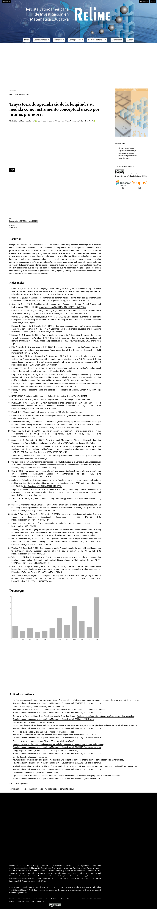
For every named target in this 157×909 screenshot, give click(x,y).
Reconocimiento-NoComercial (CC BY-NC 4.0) (27, 901)
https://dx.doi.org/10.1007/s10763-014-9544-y (59, 427)
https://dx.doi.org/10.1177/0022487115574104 (31, 581)
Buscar (130, 40)
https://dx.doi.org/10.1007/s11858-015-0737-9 (31, 437)
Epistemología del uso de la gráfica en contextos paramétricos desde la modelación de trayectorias (95, 766)
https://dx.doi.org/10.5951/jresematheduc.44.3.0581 (33, 510)
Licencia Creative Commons (90, 899)
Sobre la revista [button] (40, 40)
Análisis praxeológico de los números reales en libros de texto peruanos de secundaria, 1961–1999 (54, 735)
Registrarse (144, 2)
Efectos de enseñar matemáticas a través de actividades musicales (105, 716)
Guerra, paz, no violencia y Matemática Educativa (56, 750)
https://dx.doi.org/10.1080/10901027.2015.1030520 (33, 408)
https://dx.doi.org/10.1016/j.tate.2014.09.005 (53, 294)
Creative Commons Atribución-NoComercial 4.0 (130, 176)
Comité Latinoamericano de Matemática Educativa (29, 868)
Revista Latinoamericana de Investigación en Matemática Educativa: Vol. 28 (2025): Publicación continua (57, 703)
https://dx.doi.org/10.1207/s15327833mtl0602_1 (66, 313)
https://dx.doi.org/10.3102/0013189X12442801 (31, 520)
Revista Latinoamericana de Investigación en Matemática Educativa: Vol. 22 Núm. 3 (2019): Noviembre (56, 778)
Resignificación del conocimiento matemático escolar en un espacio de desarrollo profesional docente (96, 700)
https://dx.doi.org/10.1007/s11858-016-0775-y (42, 486)
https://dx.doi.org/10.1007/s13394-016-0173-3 (70, 301)
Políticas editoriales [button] (96, 40)
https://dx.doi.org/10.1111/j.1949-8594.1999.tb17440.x (62, 307)
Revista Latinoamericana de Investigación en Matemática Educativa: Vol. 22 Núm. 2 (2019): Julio (53, 719)
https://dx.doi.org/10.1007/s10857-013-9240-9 (48, 452)
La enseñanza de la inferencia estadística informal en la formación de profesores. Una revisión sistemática (58, 744)
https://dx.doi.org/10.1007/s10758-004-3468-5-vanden (72, 535)
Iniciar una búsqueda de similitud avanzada (41, 789)
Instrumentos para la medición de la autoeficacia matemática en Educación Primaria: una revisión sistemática (59, 709)
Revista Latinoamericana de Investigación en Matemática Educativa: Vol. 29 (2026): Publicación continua (57, 728)
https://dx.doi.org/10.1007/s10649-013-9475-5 (31, 477)
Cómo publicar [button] (75, 40)
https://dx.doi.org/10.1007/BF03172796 (28, 554)
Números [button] (58, 40)
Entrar (153, 2)
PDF (12, 170)
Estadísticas (117, 40)
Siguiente (24, 784)
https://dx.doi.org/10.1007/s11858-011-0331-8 (31, 544)
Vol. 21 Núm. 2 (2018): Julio (19, 94)
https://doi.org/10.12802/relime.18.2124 (23, 221)
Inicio (26, 40)
